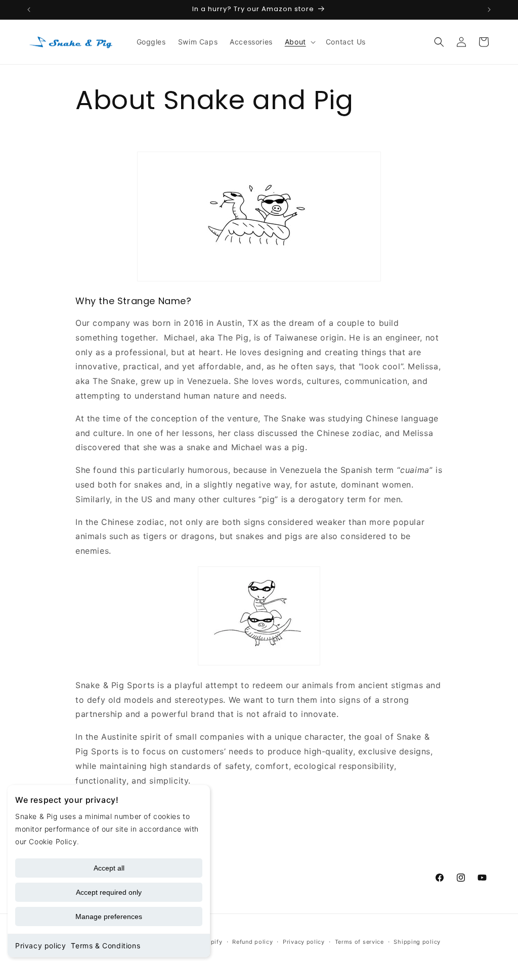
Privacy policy (40, 945)
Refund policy (252, 941)
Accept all (109, 868)
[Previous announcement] (29, 9)
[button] (299, 42)
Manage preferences (108, 916)
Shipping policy (417, 941)
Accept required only (109, 892)
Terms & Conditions (105, 945)
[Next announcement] (489, 9)
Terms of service (359, 941)
